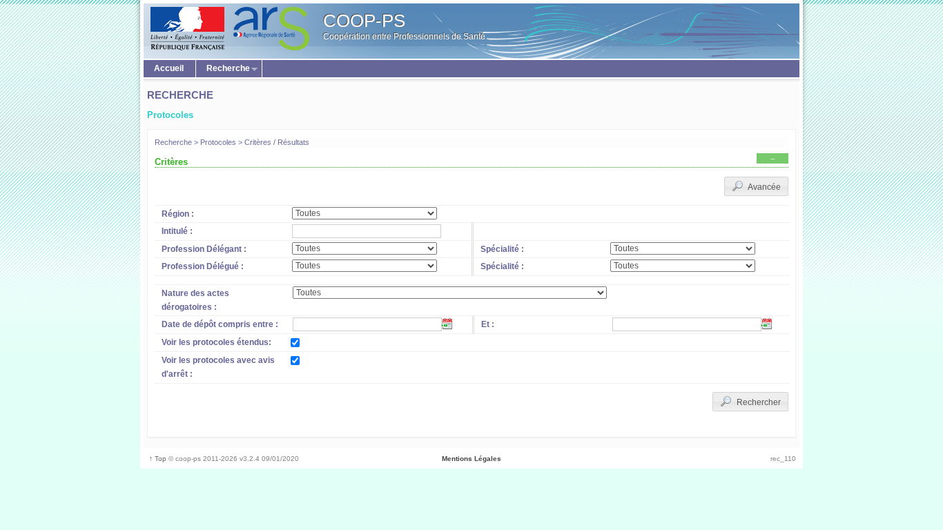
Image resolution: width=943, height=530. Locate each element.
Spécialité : (502, 249)
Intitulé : (177, 231)
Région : (178, 214)
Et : (487, 324)
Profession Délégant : (204, 249)
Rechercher (758, 402)
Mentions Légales (471, 458)
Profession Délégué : (203, 266)
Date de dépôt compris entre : (220, 324)
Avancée (763, 187)
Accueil (169, 68)
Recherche (223, 69)
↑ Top (156, 458)
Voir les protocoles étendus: (216, 342)
